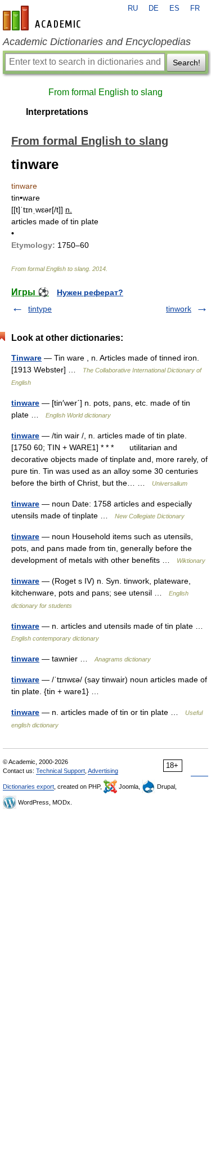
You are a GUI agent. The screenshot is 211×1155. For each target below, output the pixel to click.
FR (195, 8)
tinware (25, 402)
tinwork (178, 308)
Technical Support (60, 770)
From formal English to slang (105, 92)
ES (174, 8)
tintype (40, 308)
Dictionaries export (28, 786)
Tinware (26, 357)
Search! (186, 62)
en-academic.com (43, 18)
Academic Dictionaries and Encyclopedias (97, 41)
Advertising (103, 770)
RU (133, 8)
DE (154, 8)
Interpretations (57, 112)
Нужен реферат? (90, 292)
